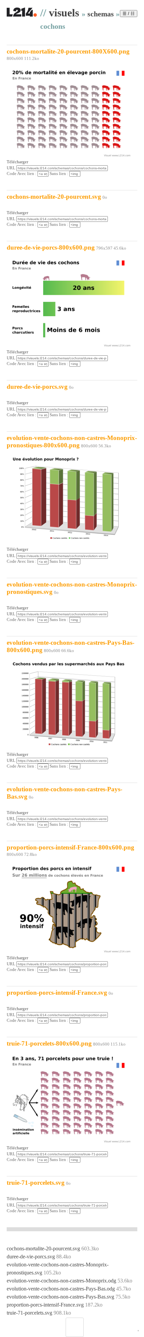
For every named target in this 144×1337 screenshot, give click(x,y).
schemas (100, 14)
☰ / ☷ (129, 13)
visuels (64, 13)
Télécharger (17, 162)
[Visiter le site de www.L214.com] (22, 15)
